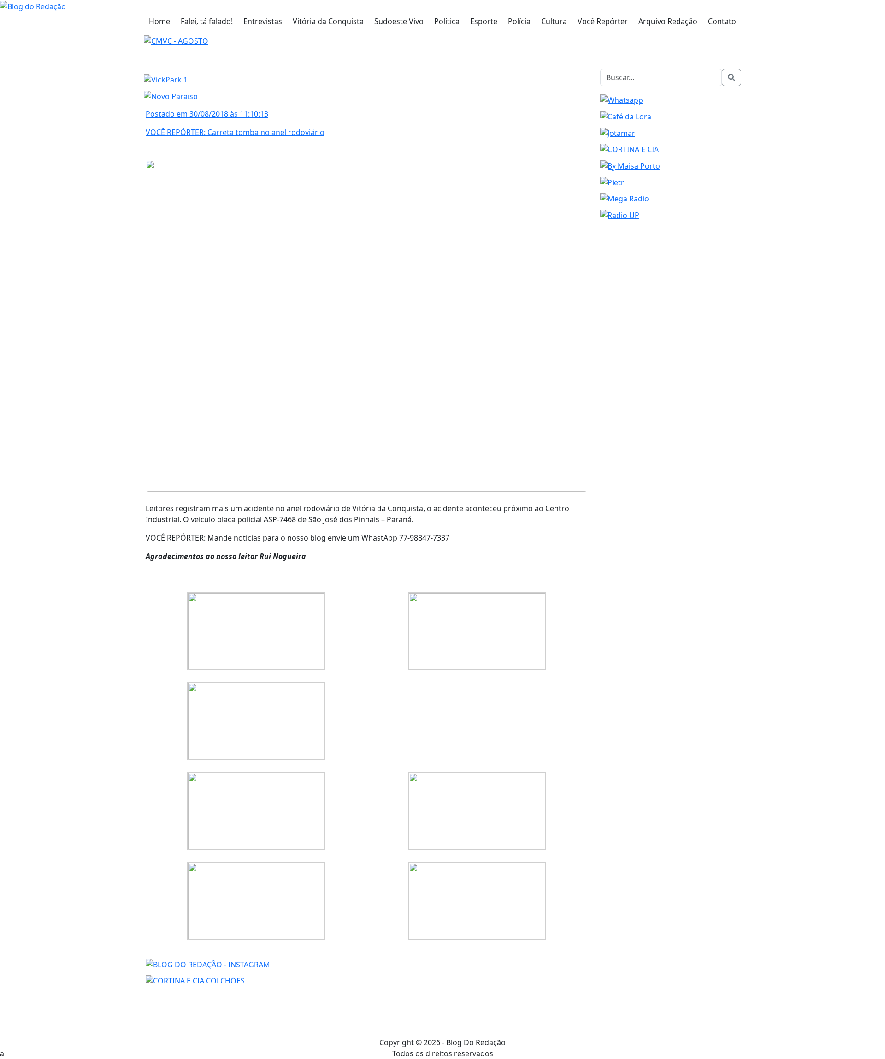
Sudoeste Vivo (399, 21)
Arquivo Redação (667, 21)
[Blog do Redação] (33, 5)
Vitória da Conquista (328, 21)
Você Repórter (603, 21)
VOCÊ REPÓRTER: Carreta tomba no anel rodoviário (235, 132)
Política (447, 21)
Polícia (519, 21)
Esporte (483, 21)
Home (159, 21)
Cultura (554, 21)
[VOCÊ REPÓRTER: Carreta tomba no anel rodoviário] (366, 325)
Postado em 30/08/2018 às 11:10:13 (207, 114)
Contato (722, 21)
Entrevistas (262, 21)
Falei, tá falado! (207, 21)
